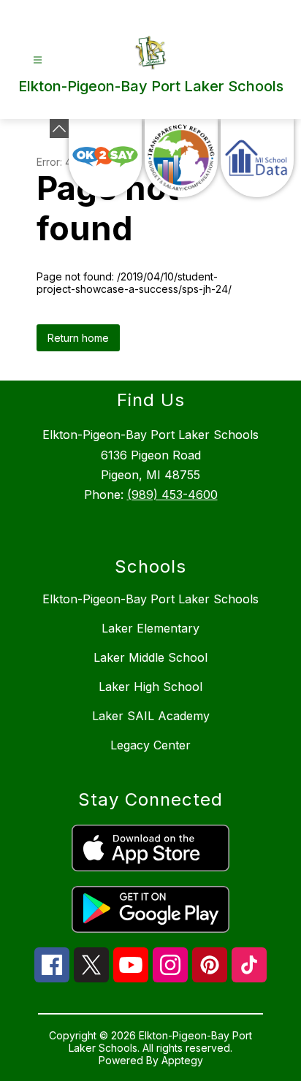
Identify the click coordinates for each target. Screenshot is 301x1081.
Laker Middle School (150, 657)
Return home (78, 338)
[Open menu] (37, 60)
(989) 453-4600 (172, 494)
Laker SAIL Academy (151, 715)
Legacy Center (150, 745)
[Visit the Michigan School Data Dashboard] (257, 158)
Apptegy (182, 1060)
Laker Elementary (150, 628)
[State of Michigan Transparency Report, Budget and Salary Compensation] (181, 158)
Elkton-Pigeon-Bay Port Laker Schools (150, 599)
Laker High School (150, 686)
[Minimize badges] (59, 128)
